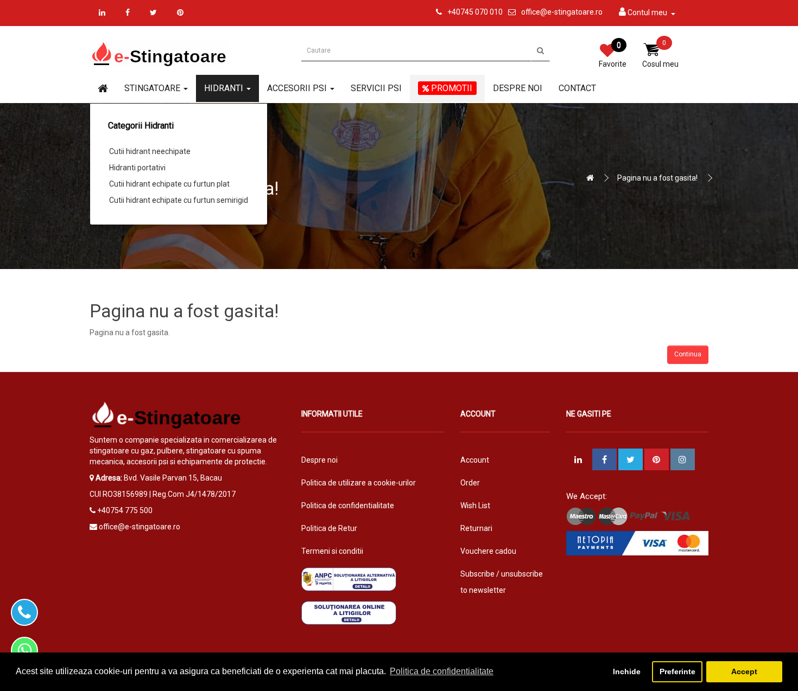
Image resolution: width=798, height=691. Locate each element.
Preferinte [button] (677, 671)
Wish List (475, 505)
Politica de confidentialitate (347, 505)
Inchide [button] (627, 671)
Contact (577, 88)
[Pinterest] (180, 12)
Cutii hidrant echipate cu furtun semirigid (178, 200)
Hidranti (224, 88)
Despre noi (517, 88)
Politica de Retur (329, 528)
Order (470, 482)
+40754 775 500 (125, 510)
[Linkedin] (102, 12)
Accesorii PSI (298, 88)
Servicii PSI (376, 88)
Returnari (476, 528)
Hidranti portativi (137, 167)
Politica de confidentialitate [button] (441, 671)
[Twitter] (153, 12)
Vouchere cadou (488, 551)
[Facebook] (127, 12)
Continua (687, 354)
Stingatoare (153, 88)
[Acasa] (103, 89)
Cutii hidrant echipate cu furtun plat (169, 184)
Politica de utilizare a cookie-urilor (358, 482)
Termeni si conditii (332, 551)
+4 (451, 12)
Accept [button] (744, 671)
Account (474, 460)
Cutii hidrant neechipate (150, 151)
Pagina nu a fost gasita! (657, 178)
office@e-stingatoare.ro (562, 12)
